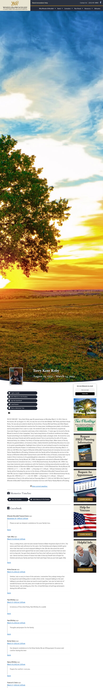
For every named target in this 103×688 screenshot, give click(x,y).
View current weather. (40, 486)
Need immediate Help (40, 3)
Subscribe (85, 393)
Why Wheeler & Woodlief (46, 8)
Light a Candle (15, 393)
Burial (59, 8)
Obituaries (97, 8)
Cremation (67, 8)
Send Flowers (15, 404)
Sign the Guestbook (16, 400)
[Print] (9, 413)
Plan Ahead (77, 8)
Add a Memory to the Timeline (19, 397)
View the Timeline (16, 499)
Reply (9, 530)
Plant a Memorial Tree (17, 408)
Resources (88, 8)
